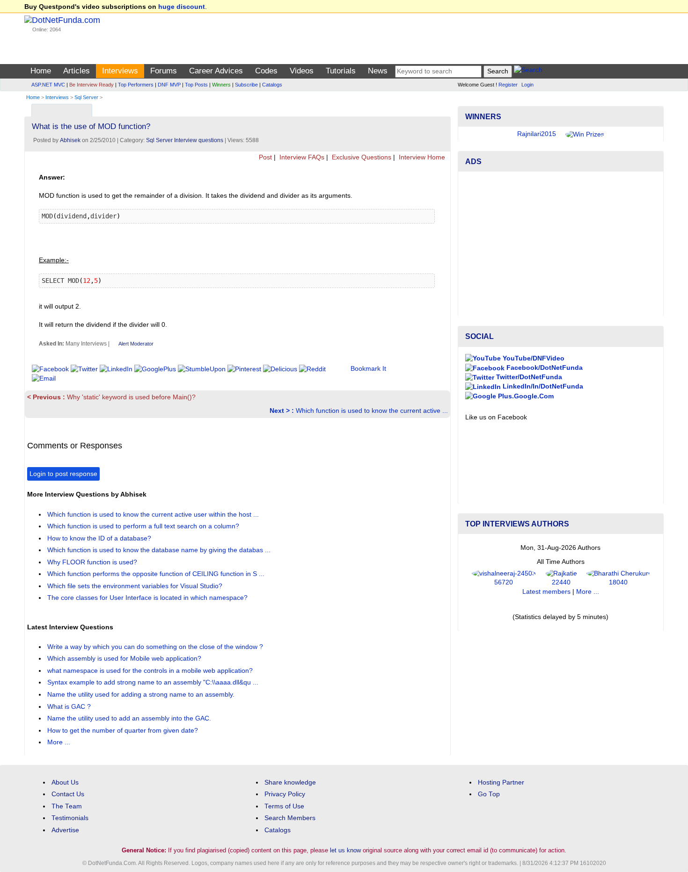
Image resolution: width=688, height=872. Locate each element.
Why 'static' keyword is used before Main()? (111, 397)
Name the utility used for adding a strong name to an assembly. (141, 694)
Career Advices (216, 70)
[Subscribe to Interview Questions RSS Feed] (442, 108)
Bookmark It (368, 368)
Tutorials (341, 70)
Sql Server (86, 97)
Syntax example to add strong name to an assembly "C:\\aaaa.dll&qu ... (153, 682)
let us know (345, 850)
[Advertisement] (560, 244)
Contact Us (67, 794)
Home (40, 70)
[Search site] (528, 71)
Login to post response (63, 473)
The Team (66, 806)
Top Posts (196, 84)
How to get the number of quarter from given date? (123, 730)
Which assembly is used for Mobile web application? (125, 658)
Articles (76, 70)
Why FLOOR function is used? (93, 562)
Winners (221, 84)
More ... (58, 742)
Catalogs (272, 84)
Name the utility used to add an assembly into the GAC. (130, 718)
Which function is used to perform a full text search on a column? (144, 526)
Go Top (489, 794)
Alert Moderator (136, 343)
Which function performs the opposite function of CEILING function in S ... (156, 573)
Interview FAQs (301, 157)
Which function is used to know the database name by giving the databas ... (159, 550)
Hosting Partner (501, 782)
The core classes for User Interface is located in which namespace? (148, 597)
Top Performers (136, 84)
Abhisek (70, 140)
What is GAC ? (70, 706)
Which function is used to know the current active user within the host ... (154, 514)
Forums (163, 70)
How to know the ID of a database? (100, 538)
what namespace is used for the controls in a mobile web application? (151, 670)
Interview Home (421, 157)
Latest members (546, 591)
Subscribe (246, 84)
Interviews (120, 70)
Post (264, 157)
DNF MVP (169, 84)
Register (508, 84)
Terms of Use (284, 806)
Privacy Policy (284, 794)
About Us (65, 782)
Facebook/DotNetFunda (544, 367)
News (378, 70)
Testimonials (69, 818)
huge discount (181, 6)
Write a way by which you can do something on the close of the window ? (156, 646)
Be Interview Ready (91, 84)
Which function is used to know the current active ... (359, 410)
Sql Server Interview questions (184, 140)
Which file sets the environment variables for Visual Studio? (135, 586)
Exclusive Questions (360, 157)
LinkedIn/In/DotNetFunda (542, 386)
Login (527, 84)
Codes (266, 70)
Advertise (65, 830)
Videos (302, 70)
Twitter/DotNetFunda (528, 377)
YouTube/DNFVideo (532, 358)
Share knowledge (290, 782)
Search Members (289, 818)
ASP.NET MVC (48, 84)
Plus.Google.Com (525, 396)
